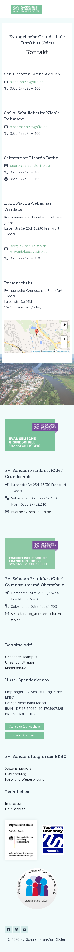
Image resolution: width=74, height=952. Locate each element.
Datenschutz (15, 809)
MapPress (37, 351)
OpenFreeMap (48, 351)
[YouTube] (24, 929)
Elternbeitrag (15, 774)
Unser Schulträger (19, 662)
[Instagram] (16, 929)
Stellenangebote (18, 768)
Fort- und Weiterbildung (24, 779)
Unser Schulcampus (21, 657)
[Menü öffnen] (65, 9)
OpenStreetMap (62, 351)
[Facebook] (8, 929)
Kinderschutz (15, 668)
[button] (37, 332)
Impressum (14, 804)
